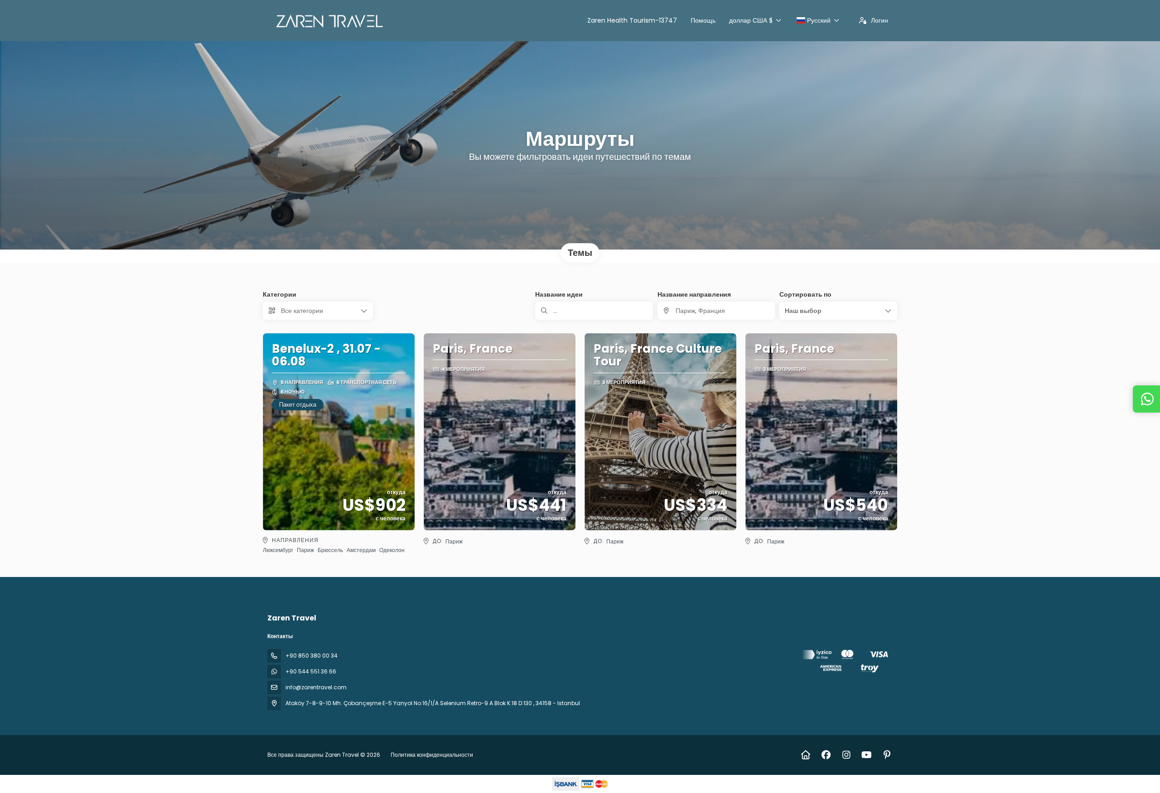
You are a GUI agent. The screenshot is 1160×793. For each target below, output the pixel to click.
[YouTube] (866, 755)
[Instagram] (846, 755)
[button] (838, 311)
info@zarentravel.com (316, 687)
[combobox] (716, 311)
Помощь (703, 20)
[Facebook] (825, 755)
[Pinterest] (887, 755)
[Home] (805, 755)
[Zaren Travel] (846, 663)
